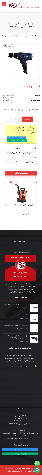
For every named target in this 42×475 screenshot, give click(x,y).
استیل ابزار (14, 468)
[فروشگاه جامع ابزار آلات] (24, 5)
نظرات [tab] (15, 119)
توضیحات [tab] (27, 119)
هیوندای (4, 98)
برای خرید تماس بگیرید (24, 216)
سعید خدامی (11, 471)
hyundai (11, 95)
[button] (4, 4)
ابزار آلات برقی (7, 100)
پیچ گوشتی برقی (7, 103)
